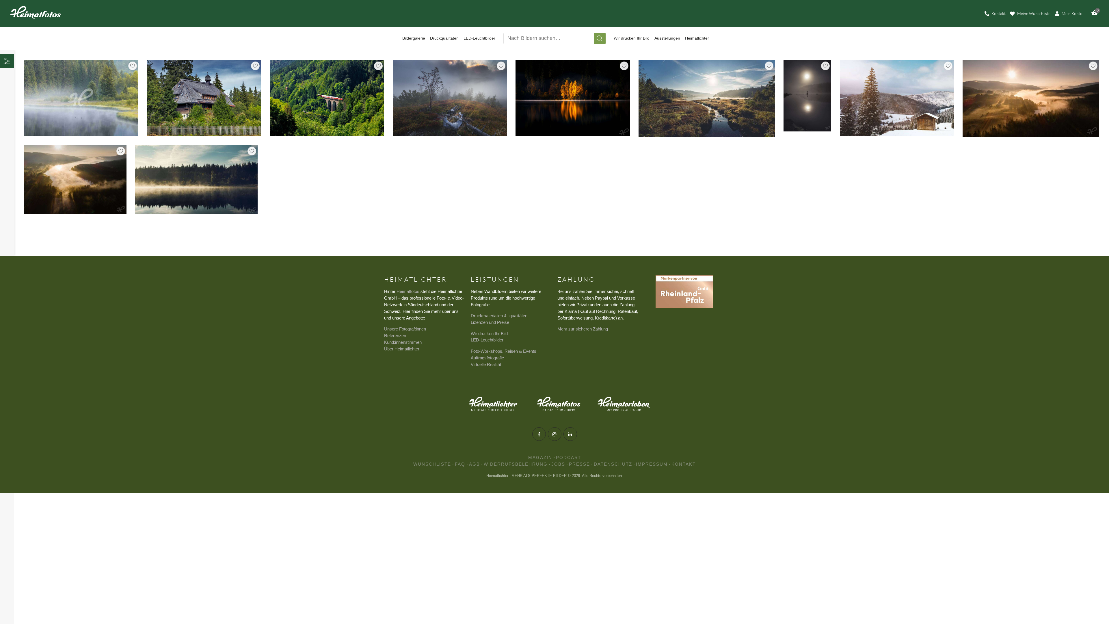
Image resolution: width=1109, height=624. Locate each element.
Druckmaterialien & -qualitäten (499, 315)
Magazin (540, 457)
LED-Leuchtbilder (487, 339)
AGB (474, 464)
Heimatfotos (408, 291)
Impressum (652, 464)
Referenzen (395, 335)
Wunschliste (432, 464)
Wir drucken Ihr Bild (489, 333)
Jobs (558, 464)
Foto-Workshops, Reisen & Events (503, 351)
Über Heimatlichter (401, 348)
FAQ (460, 464)
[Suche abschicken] (600, 38)
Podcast (568, 457)
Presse (579, 464)
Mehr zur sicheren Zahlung (582, 328)
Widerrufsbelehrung (516, 464)
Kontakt (683, 464)
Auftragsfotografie (487, 357)
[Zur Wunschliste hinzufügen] (132, 66)
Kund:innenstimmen (403, 342)
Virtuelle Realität (486, 364)
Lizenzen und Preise (490, 322)
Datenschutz (613, 464)
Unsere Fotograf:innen (405, 328)
